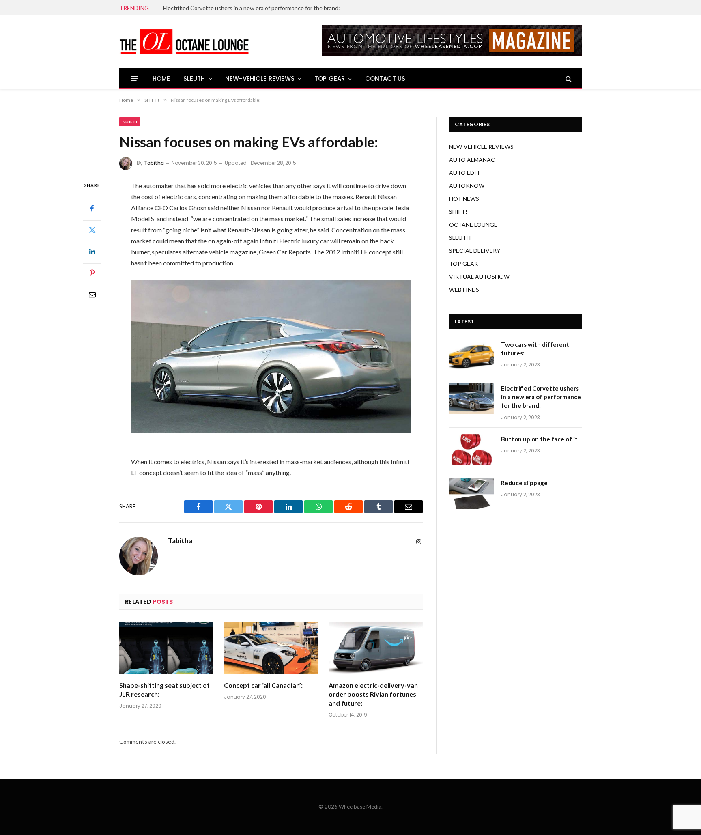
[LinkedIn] (92, 251)
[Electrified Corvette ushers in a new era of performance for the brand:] (471, 398)
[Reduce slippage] (471, 493)
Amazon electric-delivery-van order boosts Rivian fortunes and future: (373, 694)
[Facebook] (92, 208)
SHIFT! (130, 121)
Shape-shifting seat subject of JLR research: (164, 689)
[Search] (568, 78)
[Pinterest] (92, 272)
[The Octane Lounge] (184, 41)
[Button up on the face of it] (471, 449)
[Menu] (134, 78)
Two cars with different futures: (535, 349)
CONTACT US (385, 78)
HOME (161, 78)
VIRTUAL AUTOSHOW (479, 276)
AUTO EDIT (464, 172)
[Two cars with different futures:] (471, 355)
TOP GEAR (329, 78)
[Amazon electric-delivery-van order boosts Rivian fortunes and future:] (376, 648)
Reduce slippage (524, 482)
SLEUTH (194, 78)
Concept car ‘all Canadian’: (263, 685)
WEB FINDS (464, 289)
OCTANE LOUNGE (473, 224)
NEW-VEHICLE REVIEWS (260, 78)
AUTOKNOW (466, 185)
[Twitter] (92, 229)
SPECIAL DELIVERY (474, 250)
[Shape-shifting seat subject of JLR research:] (166, 648)
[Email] (92, 294)
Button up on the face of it (539, 439)
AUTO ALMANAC (472, 159)
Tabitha (154, 162)
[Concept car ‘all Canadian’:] (271, 648)
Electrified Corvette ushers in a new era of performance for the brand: (251, 7)
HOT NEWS (464, 198)
